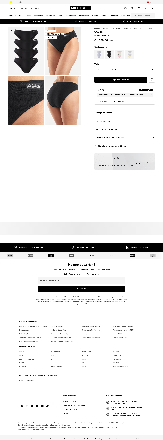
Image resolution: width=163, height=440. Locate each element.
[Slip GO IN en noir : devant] (26, 51)
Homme (23, 8)
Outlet (14, 2)
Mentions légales (98, 439)
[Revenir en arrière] (12, 30)
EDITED (85, 355)
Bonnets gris (24, 330)
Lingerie (118, 28)
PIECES (116, 363)
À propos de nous (30, 439)
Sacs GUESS (118, 334)
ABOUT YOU (86, 352)
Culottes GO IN (151, 28)
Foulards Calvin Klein (58, 330)
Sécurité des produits (131, 439)
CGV (86, 439)
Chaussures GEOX (120, 337)
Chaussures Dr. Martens (91, 330)
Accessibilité (114, 439)
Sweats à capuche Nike (91, 326)
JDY (83, 363)
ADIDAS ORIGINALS (120, 367)
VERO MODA (55, 352)
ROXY (21, 363)
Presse (43, 439)
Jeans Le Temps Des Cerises (30, 337)
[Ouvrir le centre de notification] (139, 8)
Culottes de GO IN (26, 380)
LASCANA (117, 359)
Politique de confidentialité (65, 299)
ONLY (21, 352)
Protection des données (71, 439)
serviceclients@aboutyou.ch (74, 301)
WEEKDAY (117, 355)
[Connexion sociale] (21, 406)
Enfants (35, 8)
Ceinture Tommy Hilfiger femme (63, 341)
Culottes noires (57, 326)
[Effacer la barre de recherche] (153, 16)
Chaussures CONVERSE (91, 337)
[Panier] (153, 8)
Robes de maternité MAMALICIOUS (33, 326)
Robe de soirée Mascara (28, 341)
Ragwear (22, 367)
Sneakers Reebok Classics (123, 326)
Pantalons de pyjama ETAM (123, 330)
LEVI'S (53, 355)
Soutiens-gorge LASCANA (61, 337)
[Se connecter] (131, 8)
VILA (21, 355)
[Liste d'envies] (146, 8)
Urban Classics (56, 367)
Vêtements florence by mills (61, 334)
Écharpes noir (87, 334)
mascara (54, 363)
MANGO (116, 352)
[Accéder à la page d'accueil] (33, 396)
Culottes (128, 28)
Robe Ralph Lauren (26, 334)
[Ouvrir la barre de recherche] (132, 15)
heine (84, 359)
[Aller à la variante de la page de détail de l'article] (99, 54)
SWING (84, 367)
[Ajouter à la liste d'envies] (152, 80)
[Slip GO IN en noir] (26, 100)
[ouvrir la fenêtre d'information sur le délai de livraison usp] (151, 94)
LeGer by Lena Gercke (28, 359)
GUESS (53, 359)
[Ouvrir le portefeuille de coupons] (124, 8)
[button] (124, 69)
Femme (11, 8)
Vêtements (107, 28)
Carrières (53, 439)
